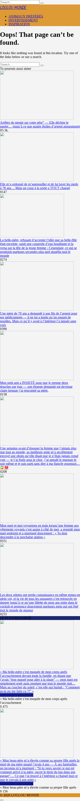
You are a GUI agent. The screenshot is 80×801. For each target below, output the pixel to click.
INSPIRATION (19, 24)
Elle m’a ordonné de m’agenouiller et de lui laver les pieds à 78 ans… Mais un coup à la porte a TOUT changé (39, 186)
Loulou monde (13, 7)
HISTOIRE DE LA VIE (16, 695)
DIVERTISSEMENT (23, 20)
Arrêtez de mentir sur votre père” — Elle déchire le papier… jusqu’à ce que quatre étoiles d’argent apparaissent (40, 124)
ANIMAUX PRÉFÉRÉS (26, 16)
